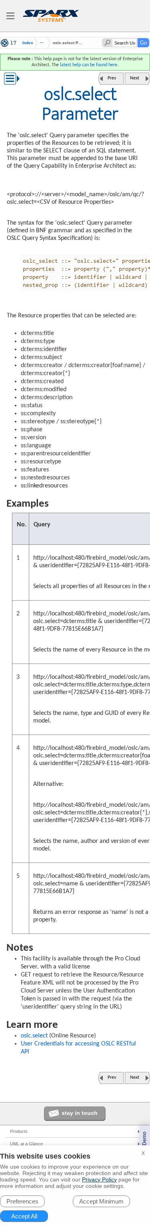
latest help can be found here (88, 65)
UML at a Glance (26, 1143)
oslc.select (34, 1036)
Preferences (22, 1201)
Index (27, 43)
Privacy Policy (99, 1179)
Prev (112, 78)
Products (19, 1131)
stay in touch (80, 1113)
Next (134, 78)
